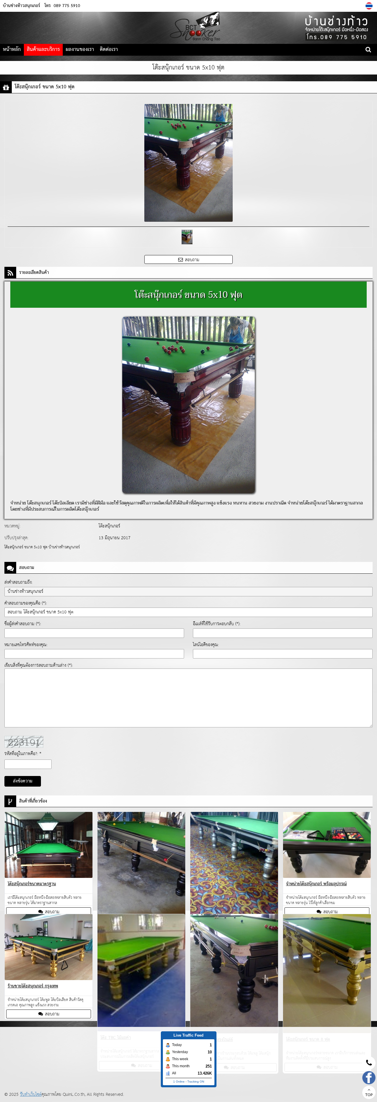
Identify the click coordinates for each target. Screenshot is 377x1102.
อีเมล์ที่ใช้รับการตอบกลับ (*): (216, 624)
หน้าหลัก (12, 49)
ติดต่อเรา (109, 49)
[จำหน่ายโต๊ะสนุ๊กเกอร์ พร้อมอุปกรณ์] (327, 846)
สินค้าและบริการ (43, 49)
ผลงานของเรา (80, 49)
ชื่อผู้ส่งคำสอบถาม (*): (22, 624)
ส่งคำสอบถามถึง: (18, 582)
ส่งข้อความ (22, 781)
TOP (369, 1095)
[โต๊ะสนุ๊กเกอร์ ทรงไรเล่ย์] (234, 975)
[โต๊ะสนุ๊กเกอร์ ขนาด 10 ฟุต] (141, 872)
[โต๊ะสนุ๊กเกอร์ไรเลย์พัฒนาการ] (234, 871)
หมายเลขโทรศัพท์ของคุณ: (25, 645)
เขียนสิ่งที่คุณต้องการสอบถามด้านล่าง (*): (38, 665)
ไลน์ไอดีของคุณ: (206, 645)
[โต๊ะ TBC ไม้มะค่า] (141, 973)
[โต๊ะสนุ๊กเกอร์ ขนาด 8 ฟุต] (327, 974)
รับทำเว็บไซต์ (31, 1094)
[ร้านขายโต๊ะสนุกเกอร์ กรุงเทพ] (48, 948)
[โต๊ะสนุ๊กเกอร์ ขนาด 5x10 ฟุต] (370, 6)
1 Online (179, 1081)
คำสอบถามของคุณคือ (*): (25, 603)
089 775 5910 (67, 6)
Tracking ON (195, 1081)
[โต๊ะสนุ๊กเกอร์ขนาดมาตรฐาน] (48, 846)
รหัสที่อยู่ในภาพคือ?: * (22, 754)
